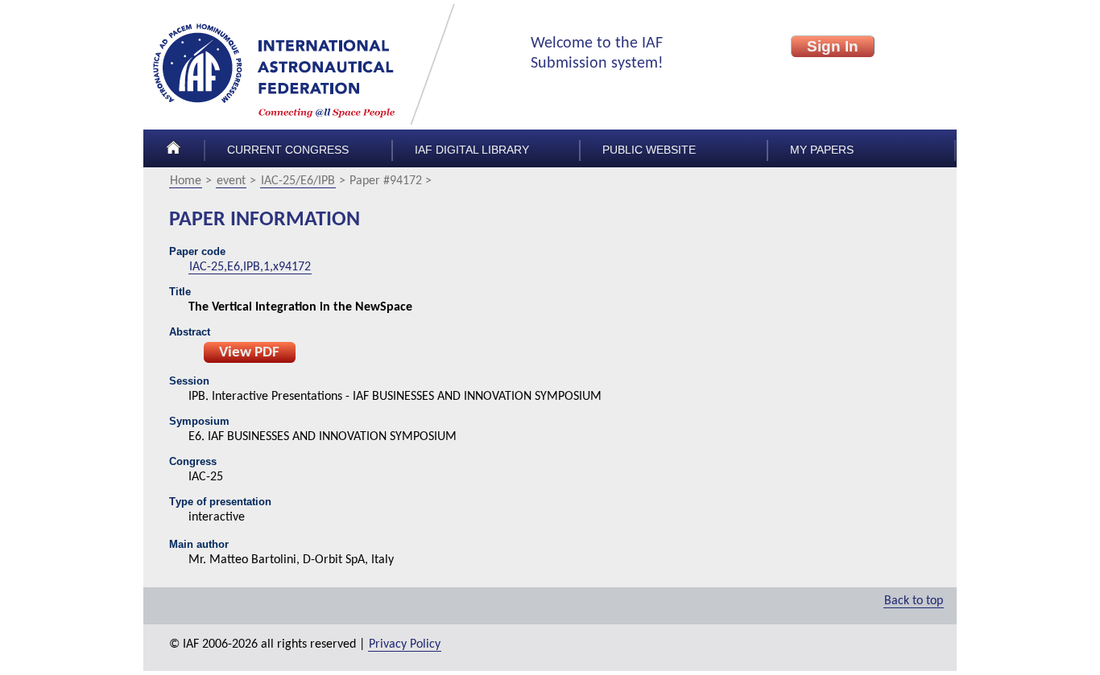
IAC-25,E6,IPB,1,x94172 (250, 267)
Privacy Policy (404, 644)
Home (185, 181)
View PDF (249, 352)
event (231, 181)
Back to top (913, 601)
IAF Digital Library (472, 150)
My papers (822, 150)
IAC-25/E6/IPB (298, 181)
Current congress (288, 150)
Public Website (649, 150)
